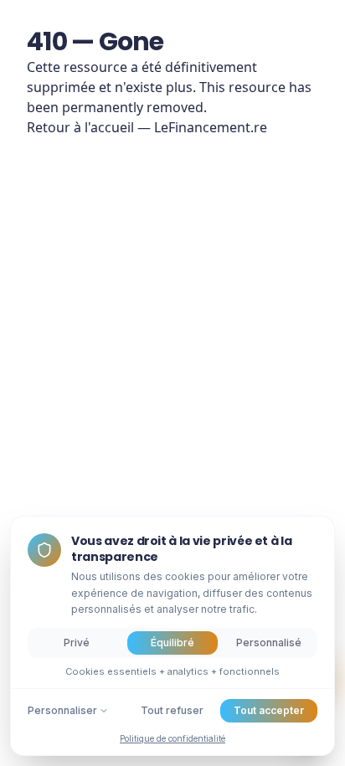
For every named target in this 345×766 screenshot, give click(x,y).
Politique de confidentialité (172, 738)
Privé (77, 642)
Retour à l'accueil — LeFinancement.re (147, 127)
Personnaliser (62, 710)
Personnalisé (268, 642)
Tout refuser (172, 710)
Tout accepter (269, 710)
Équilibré (172, 642)
